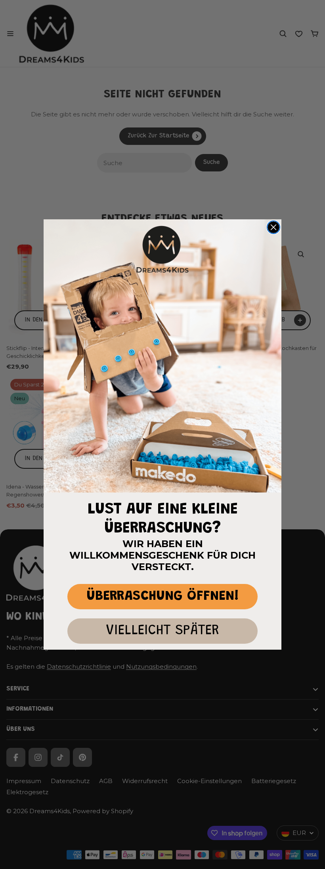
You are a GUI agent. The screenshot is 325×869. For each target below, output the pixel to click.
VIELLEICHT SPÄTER (162, 631)
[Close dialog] (273, 227)
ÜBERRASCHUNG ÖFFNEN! (162, 596)
